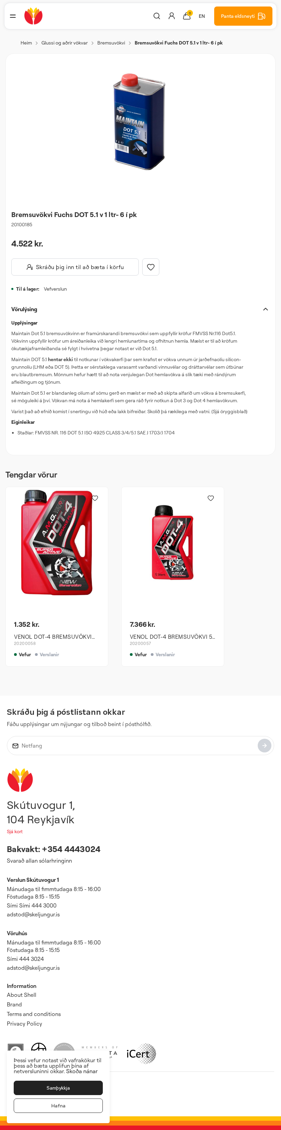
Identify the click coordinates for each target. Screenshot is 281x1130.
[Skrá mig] (264, 745)
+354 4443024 (71, 849)
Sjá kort (15, 831)
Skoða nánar (82, 1071)
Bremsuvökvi (111, 43)
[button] (13, 16)
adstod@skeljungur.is (33, 914)
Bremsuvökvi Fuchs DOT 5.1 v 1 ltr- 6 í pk (179, 43)
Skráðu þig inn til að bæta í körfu (80, 267)
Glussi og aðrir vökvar (64, 43)
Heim (26, 43)
